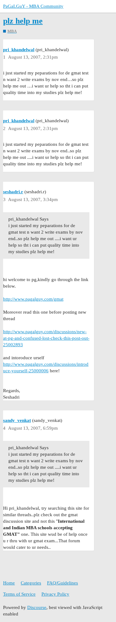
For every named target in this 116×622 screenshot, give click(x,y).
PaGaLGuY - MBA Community (33, 6)
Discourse (36, 607)
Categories (31, 582)
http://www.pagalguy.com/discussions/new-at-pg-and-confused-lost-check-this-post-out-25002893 (46, 338)
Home (9, 582)
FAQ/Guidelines (62, 582)
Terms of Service (19, 594)
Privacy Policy (55, 594)
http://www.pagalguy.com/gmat (33, 299)
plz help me (23, 20)
